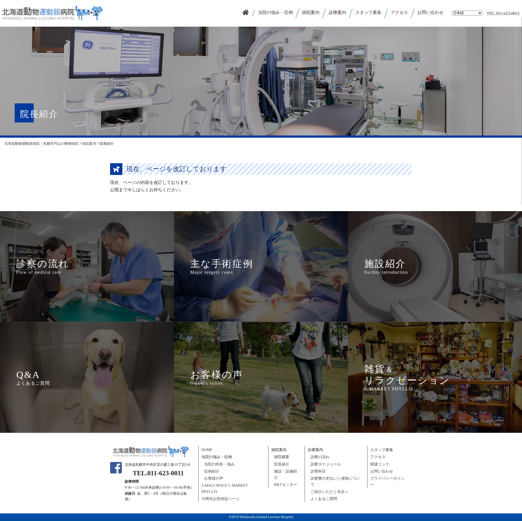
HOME (207, 450)
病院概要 (281, 457)
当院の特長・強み (219, 464)
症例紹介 (211, 471)
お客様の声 (213, 478)
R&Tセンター (285, 485)
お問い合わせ (381, 471)
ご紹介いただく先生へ (329, 492)
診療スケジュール (325, 464)
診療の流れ (320, 457)
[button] (275, 13)
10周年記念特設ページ (220, 499)
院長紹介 (281, 464)
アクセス (378, 457)
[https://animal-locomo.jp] (52, 13)
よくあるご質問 (323, 499)
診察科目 (318, 471)
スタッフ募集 (381, 450)
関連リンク (379, 464)
